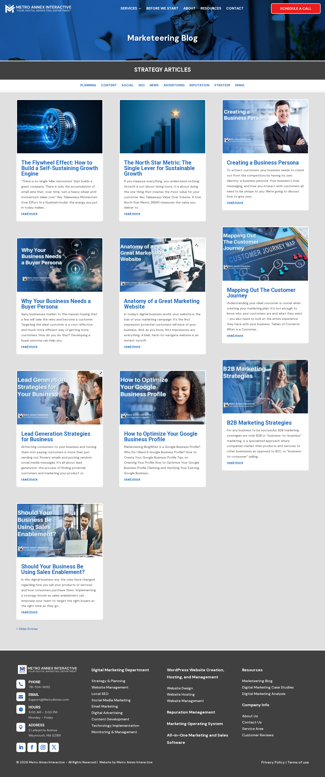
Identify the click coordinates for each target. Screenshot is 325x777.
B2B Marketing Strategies (259, 423)
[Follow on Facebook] (32, 747)
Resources (211, 8)
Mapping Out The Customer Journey (261, 293)
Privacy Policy (273, 762)
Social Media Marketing (111, 700)
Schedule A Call (296, 8)
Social (128, 85)
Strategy (222, 85)
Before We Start (162, 8)
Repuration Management (191, 712)
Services (128, 8)
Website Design (180, 688)
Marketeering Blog (257, 681)
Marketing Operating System (195, 723)
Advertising (174, 85)
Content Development (110, 719)
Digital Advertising (107, 712)
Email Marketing (105, 706)
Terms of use (298, 762)
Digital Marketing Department (120, 670)
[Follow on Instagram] (43, 747)
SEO (141, 85)
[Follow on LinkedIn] (21, 747)
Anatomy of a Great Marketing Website (161, 304)
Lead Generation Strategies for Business (55, 437)
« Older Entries (27, 629)
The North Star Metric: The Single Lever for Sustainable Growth (159, 168)
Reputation (199, 85)
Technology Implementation (115, 725)
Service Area (252, 728)
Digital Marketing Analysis (263, 693)
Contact (235, 8)
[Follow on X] (54, 747)
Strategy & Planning (108, 681)
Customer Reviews (257, 735)
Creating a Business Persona (263, 162)
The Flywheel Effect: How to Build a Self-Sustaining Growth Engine (59, 168)
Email (240, 85)
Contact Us (252, 722)
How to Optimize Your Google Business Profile (160, 437)
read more (29, 213)
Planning (88, 85)
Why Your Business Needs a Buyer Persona (56, 304)
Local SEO (100, 693)
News (154, 85)
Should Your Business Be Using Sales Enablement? (53, 569)
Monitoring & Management (114, 732)
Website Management (110, 687)
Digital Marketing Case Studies (268, 687)
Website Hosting (181, 694)
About (189, 8)
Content (109, 85)
